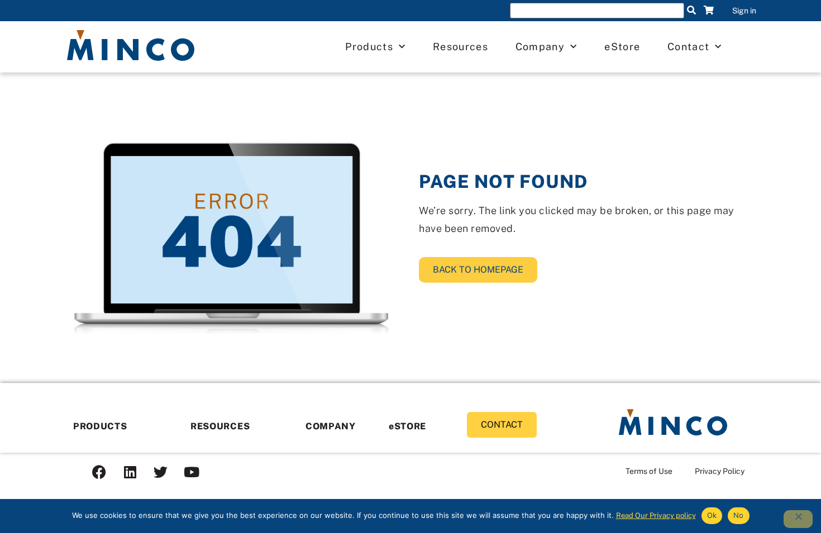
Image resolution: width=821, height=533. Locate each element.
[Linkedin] (130, 472)
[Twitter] (161, 472)
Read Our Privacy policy (656, 515)
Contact (688, 46)
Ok (712, 515)
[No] (798, 519)
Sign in (744, 10)
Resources (460, 46)
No (738, 515)
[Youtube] (192, 472)
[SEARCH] (691, 10)
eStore (622, 46)
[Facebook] (99, 472)
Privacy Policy (719, 471)
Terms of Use (649, 471)
